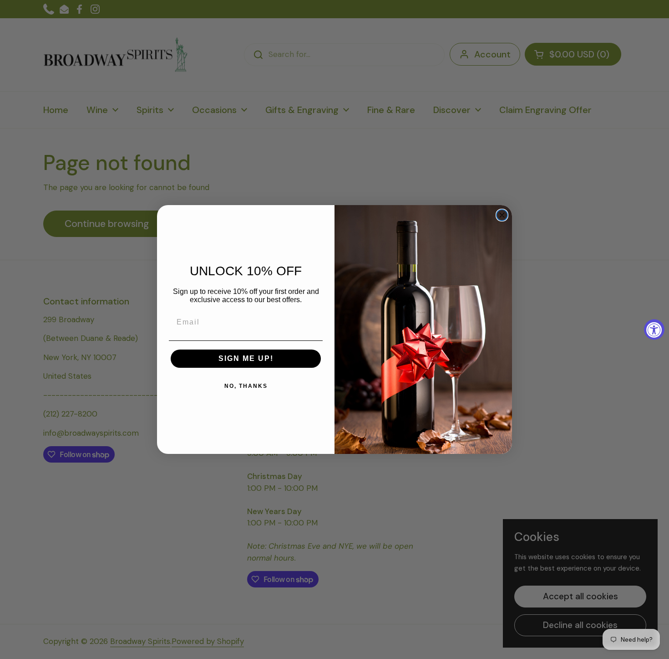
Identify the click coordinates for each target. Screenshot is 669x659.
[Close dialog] (502, 215)
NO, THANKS (246, 386)
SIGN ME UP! (246, 358)
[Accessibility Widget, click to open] (654, 329)
